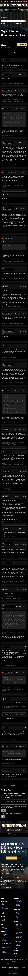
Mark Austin (17, 929)
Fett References (18, 904)
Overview (3, 13)
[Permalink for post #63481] (25, 269)
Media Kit (17, 943)
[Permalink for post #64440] (25, 647)
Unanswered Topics (15, 13)
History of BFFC (18, 945)
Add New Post (22, 44)
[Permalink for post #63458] (25, 142)
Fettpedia (16, 898)
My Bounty (4, 903)
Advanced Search (4, 25)
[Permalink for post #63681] (25, 313)
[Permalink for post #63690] (25, 331)
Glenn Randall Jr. (18, 932)
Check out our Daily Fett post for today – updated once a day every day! (14, 1)
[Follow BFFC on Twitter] (12, 964)
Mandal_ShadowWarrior (7, 331)
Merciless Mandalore (9, 563)
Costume (3, 916)
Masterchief (7, 60)
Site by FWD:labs (16, 968)
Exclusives (4, 948)
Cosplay (3, 921)
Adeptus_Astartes (8, 74)
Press (16, 944)
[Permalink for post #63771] (25, 390)
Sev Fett (6, 346)
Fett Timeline (17, 905)
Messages (17, 917)
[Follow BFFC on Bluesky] (20, 964)
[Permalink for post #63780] (25, 471)
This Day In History (18, 901)
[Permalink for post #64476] (25, 672)
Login (3, 810)
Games (3, 942)
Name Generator (18, 915)
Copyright (11, 967)
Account (21, 8)
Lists (3, 907)
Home (2, 898)
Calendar (16, 921)
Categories (4, 904)
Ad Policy (10, 968)
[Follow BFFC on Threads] (18, 964)
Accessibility (22, 967)
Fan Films (4, 938)
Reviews (3, 911)
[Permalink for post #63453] (25, 108)
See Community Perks (7, 873)
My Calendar (17, 923)
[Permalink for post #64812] (25, 698)
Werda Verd (7, 471)
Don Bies (16, 927)
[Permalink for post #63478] (25, 208)
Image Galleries (5, 934)
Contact (17, 948)
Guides (3, 950)
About (15, 940)
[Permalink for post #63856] (25, 528)
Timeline (3, 913)
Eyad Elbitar (17, 933)
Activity (16, 911)
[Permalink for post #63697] (25, 346)
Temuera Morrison (18, 924)
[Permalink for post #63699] (25, 364)
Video (3, 939)
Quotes (16, 906)
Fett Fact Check (5, 952)
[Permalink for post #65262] (25, 714)
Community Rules (5, 967)
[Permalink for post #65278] (25, 746)
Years (3, 912)
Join (3, 816)
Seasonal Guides (5, 954)
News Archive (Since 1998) (6, 947)
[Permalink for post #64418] (25, 606)
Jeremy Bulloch (18, 937)
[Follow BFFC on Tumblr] (14, 964)
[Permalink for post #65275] (25, 728)
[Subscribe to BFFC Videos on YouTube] (16, 964)
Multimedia (3, 931)
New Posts (8, 13)
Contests (17, 912)
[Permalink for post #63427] (25, 90)
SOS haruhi (7, 698)
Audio (3, 936)
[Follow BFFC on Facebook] (8, 964)
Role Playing (3, 17)
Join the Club (11, 858)
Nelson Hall (17, 934)
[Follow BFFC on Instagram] (10, 964)
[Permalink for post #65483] (25, 770)
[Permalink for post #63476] (25, 194)
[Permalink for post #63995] (25, 544)
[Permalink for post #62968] (25, 74)
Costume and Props (19, 936)
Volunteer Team (18, 941)
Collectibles (4, 901)
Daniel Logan (17, 925)
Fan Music (4, 935)
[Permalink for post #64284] (25, 563)
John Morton (17, 928)
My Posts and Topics (6, 926)
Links (16, 916)
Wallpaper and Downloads (7, 943)
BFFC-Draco (7, 108)
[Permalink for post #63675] (25, 286)
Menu (2, 8)
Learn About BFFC (6, 887)
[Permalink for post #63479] (3, 241)
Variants (3, 919)
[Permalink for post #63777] (25, 451)
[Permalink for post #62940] (25, 60)
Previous (4, 53)
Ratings (3, 909)
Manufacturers (5, 908)
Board (2, 924)
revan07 (6, 194)
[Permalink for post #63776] (25, 429)
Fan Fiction (4, 940)
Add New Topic (4, 928)
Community (17, 909)
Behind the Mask (18, 900)
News (2, 946)
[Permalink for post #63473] (25, 172)
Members (17, 913)
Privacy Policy (16, 967)
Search (12, 8)
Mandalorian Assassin (6, 143)
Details (3, 920)
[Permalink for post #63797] (25, 496)
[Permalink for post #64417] (25, 589)
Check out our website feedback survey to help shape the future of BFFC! (14, 959)
